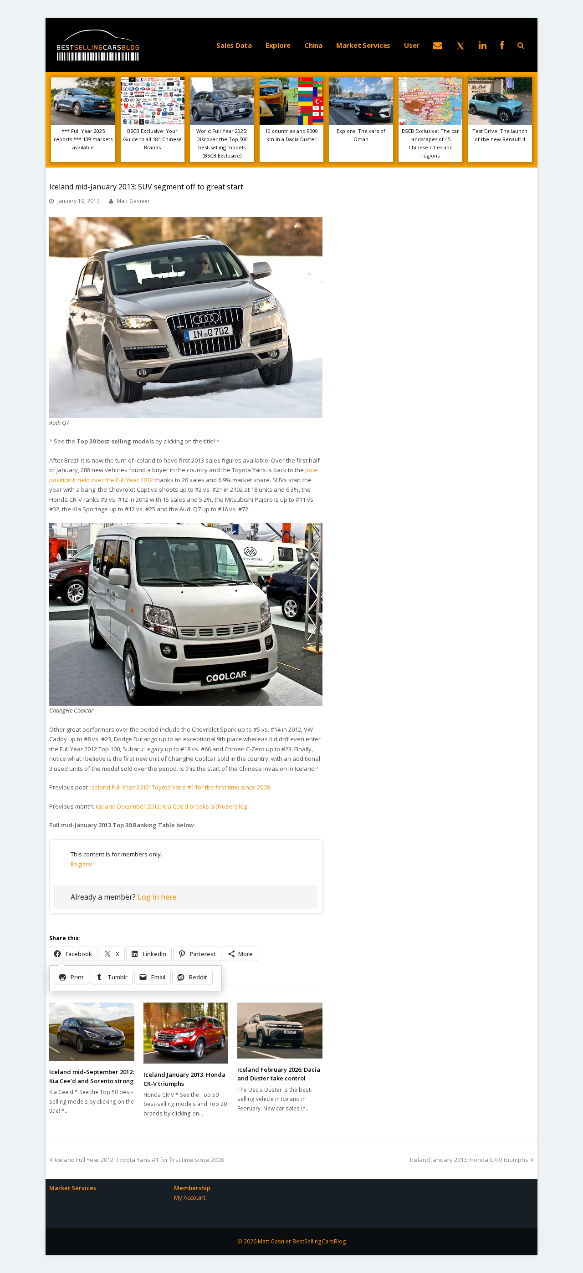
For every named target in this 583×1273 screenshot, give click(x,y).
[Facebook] (502, 45)
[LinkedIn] (482, 45)
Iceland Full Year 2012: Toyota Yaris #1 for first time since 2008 (139, 1160)
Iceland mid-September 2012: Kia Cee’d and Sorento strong (91, 1076)
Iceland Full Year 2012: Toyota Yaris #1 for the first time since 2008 (180, 787)
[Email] (437, 45)
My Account (189, 1197)
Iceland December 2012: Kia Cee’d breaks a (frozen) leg (171, 806)
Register (82, 864)
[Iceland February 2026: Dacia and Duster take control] (279, 1031)
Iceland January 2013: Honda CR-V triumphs (469, 1160)
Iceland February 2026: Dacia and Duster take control (278, 1074)
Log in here (157, 897)
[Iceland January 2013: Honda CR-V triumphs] (186, 1033)
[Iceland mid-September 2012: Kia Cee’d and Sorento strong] (91, 1032)
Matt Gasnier (133, 201)
